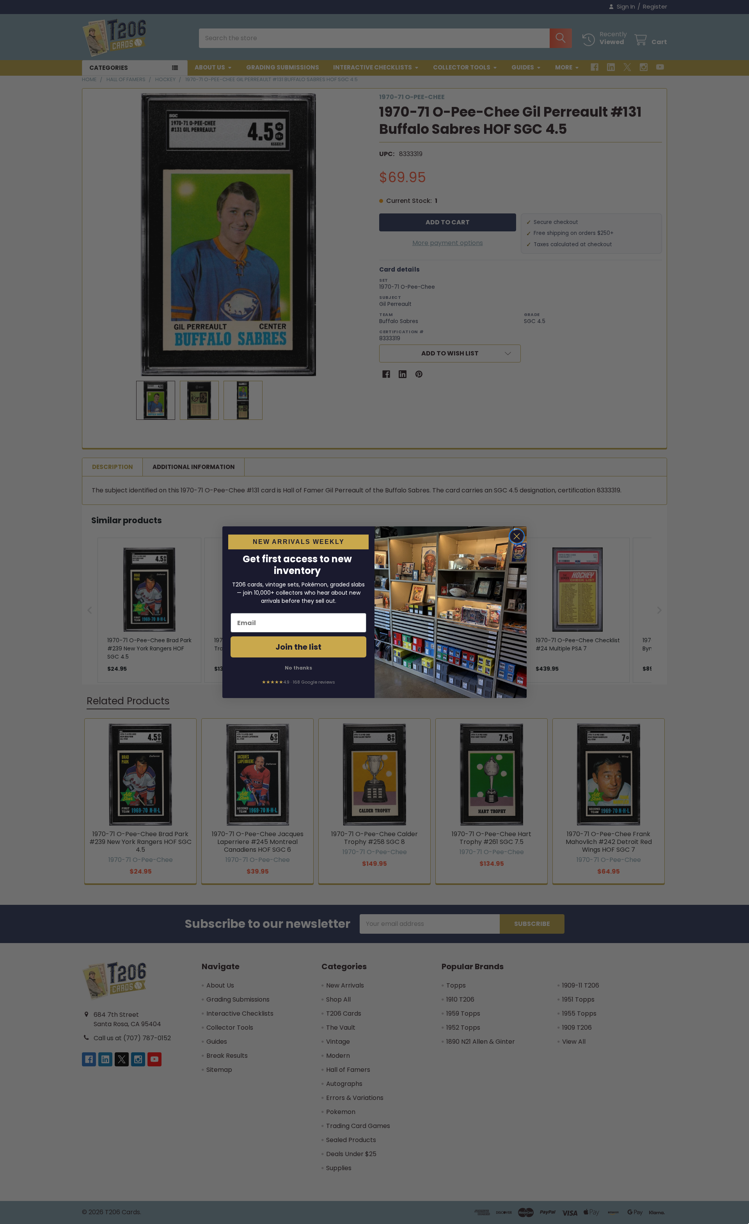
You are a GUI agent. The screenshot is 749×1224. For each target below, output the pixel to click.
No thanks (298, 667)
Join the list (298, 646)
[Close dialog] (517, 536)
